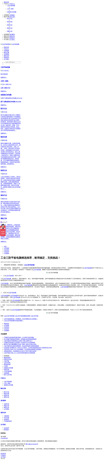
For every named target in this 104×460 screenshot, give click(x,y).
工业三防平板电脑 (9, 316)
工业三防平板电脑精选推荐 (22, 316)
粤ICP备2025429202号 (32, 444)
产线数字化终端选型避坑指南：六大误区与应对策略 (19, 337)
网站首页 (6, 2)
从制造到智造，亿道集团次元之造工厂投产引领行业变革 (20, 351)
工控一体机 (4, 81)
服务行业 (4, 195)
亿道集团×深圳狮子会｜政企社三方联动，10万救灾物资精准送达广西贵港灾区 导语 (28, 347)
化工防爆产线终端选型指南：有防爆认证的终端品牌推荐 (20, 339)
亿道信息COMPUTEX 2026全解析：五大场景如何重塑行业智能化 (22, 349)
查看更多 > (4, 77)
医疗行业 (4, 108)
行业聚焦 (6, 253)
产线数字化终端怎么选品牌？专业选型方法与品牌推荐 (19, 342)
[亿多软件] (10, 44)
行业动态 (6, 251)
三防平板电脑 (5, 67)
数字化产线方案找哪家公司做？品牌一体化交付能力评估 (20, 344)
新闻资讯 (6, 323)
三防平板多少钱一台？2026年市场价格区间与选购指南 (19, 352)
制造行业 (4, 170)
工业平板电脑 (4, 283)
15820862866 (4, 438)
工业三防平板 (34, 316)
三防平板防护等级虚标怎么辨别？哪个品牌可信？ (18, 340)
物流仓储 (4, 137)
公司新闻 (6, 248)
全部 (5, 246)
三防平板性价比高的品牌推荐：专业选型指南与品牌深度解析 (21, 346)
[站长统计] (3, 458)
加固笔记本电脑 (6, 95)
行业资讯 (6, 250)
